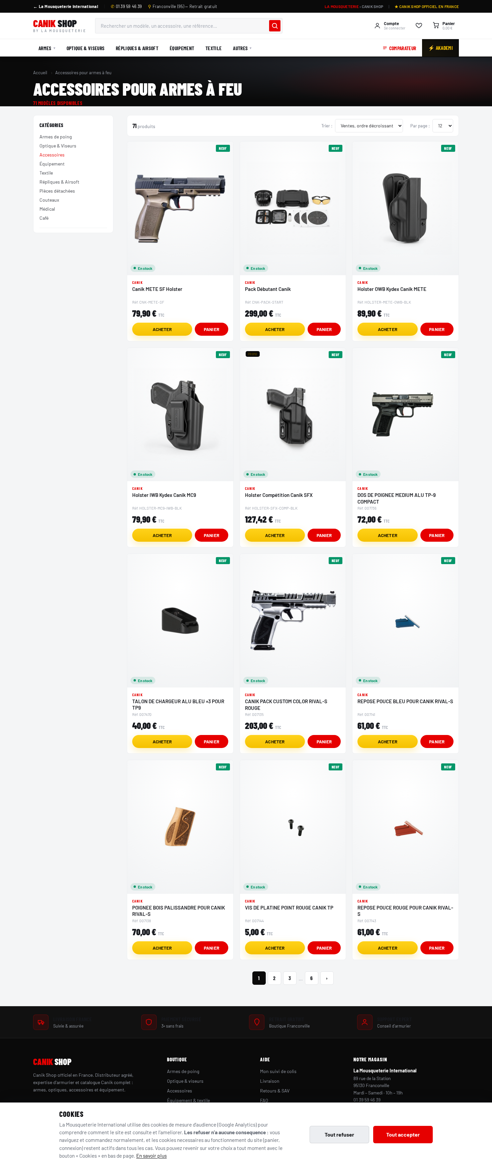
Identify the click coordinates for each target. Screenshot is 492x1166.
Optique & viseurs (185, 1081)
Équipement (182, 48)
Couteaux (49, 200)
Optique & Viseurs (85, 48)
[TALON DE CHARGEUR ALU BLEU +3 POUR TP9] (180, 620)
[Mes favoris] (418, 25)
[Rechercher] (274, 25)
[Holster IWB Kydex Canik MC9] (180, 414)
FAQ (264, 1100)
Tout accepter (403, 1134)
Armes (45, 48)
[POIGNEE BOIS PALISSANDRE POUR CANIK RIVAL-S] (180, 827)
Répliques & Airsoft (137, 48)
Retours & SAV (275, 1090)
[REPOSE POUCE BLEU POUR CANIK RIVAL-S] (405, 620)
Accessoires (52, 154)
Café (44, 218)
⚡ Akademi (440, 47)
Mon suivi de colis (278, 1071)
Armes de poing (55, 136)
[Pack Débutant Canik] (293, 208)
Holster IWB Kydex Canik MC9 (164, 495)
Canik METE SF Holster (157, 289)
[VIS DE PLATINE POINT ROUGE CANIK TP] (293, 827)
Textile (214, 48)
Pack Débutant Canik (268, 289)
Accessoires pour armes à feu (83, 72)
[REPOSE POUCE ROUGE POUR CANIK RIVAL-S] (405, 827)
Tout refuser (339, 1134)
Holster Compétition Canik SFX (279, 495)
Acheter (162, 329)
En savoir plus (151, 1155)
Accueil (40, 72)
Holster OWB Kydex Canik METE (391, 289)
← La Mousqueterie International (65, 6)
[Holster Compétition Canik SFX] (293, 414)
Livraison (269, 1081)
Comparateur (402, 48)
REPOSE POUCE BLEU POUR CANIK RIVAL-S (405, 701)
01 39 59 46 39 (126, 6)
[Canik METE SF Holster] (180, 208)
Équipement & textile (188, 1100)
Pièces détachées (57, 191)
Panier (211, 329)
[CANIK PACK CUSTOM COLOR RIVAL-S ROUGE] (293, 620)
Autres (240, 48)
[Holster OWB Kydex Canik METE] (405, 208)
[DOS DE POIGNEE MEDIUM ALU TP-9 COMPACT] (405, 414)
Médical (47, 209)
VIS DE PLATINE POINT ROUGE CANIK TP (289, 908)
